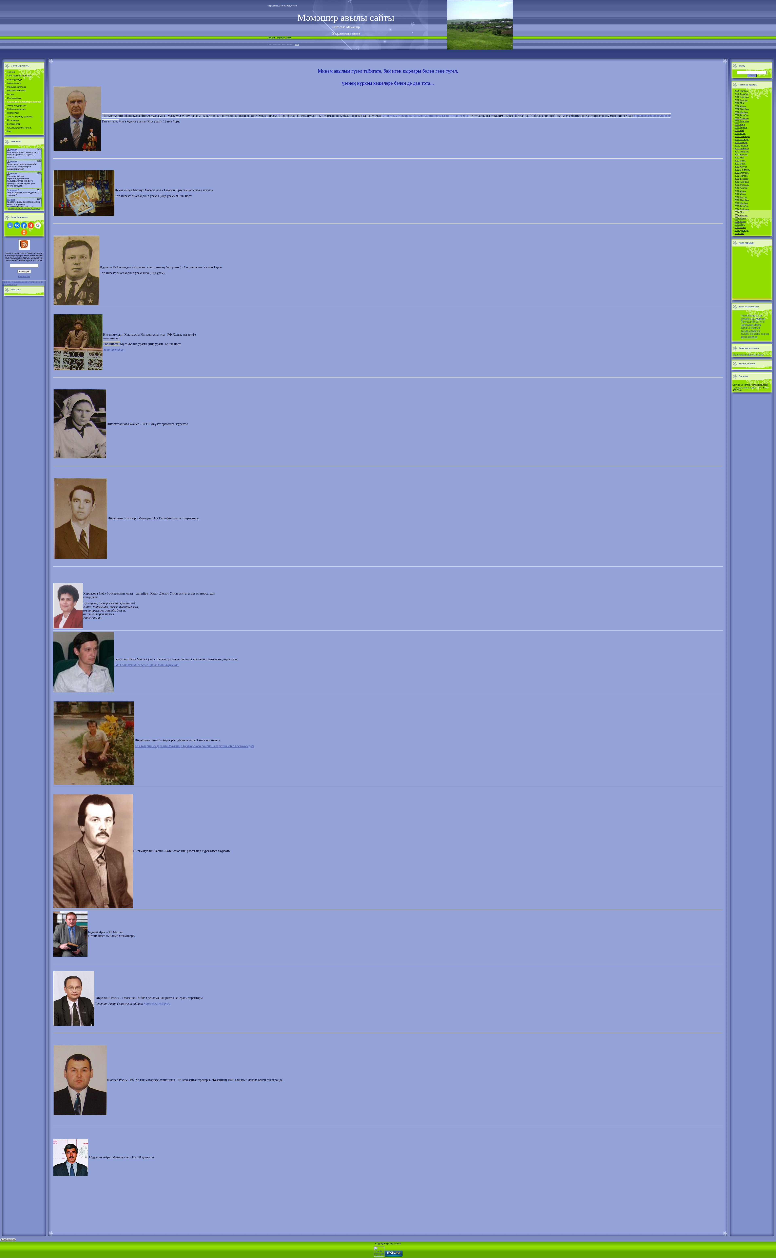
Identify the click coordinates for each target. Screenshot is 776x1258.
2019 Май (739, 233)
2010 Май (739, 103)
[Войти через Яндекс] (31, 225)
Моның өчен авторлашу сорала (24, 208)
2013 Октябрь (742, 200)
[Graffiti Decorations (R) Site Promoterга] (379, 1256)
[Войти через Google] (38, 225)
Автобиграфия (113, 349)
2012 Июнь (740, 160)
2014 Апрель (741, 215)
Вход (288, 38)
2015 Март (740, 224)
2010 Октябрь (742, 109)
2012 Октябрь (742, 173)
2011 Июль (740, 133)
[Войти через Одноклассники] (24, 232)
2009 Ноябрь (741, 91)
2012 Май (739, 157)
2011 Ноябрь (741, 142)
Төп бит (271, 38)
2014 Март (740, 212)
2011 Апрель (741, 127)
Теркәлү (281, 38)
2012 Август (741, 167)
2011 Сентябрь (742, 136)
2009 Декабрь (742, 94)
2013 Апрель (741, 188)
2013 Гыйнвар (742, 182)
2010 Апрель (741, 100)
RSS (297, 44)
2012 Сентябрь (742, 170)
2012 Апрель (741, 154)
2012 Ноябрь (741, 176)
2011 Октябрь (742, 139)
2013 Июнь (740, 191)
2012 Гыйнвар (742, 148)
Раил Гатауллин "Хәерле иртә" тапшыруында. (146, 665)
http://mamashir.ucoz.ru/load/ (652, 115)
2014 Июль (740, 221)
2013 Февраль (742, 185)
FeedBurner (24, 276)
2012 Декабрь (742, 179)
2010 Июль (740, 106)
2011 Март (740, 124)
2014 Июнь (740, 218)
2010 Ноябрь (741, 112)
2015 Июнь (740, 227)
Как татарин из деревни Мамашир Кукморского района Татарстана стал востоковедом (194, 746)
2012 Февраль (742, 151)
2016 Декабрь (742, 230)
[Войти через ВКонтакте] (17, 225)
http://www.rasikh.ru (157, 1003)
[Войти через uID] (10, 225)
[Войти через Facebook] (24, 225)
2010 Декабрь (742, 115)
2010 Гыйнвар (742, 97)
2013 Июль (740, 194)
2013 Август (741, 197)
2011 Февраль (742, 121)
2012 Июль (740, 163)
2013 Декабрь (742, 206)
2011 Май (739, 130)
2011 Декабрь (741, 145)
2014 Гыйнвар (742, 209)
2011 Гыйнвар (742, 118)
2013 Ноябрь (741, 203)
